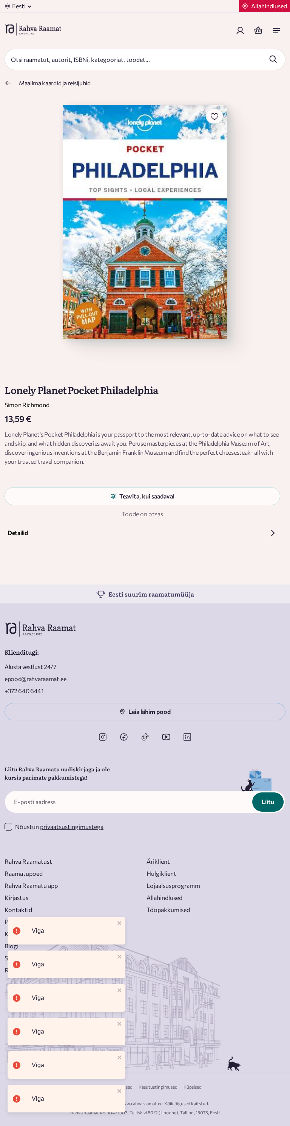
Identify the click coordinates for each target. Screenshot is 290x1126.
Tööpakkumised (168, 909)
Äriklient (158, 861)
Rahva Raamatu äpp (31, 885)
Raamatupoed (24, 873)
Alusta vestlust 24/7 (30, 666)
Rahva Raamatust (28, 861)
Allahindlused (164, 897)
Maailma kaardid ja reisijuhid (55, 82)
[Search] (273, 58)
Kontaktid (18, 909)
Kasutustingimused (158, 1086)
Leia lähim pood (149, 711)
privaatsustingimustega (71, 826)
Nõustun (59, 826)
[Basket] (258, 31)
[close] (119, 923)
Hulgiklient (161, 873)
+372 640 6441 (24, 690)
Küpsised (193, 1086)
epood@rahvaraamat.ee (35, 678)
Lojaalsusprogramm (173, 885)
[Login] (240, 31)
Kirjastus (16, 897)
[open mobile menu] (276, 31)
